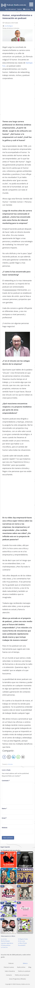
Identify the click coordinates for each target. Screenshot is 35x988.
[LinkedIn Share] (13, 757)
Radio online (21, 967)
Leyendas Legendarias (7, 943)
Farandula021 (22, 945)
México (25, 963)
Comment (6, 780)
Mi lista (27, 9)
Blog (29, 967)
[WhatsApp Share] (18, 757)
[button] (32, 3)
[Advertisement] (17, 100)
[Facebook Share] (4, 757)
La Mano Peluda (22, 943)
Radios (19, 9)
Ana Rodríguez (8, 26)
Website (4, 827)
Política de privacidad (22, 975)
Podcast (11, 963)
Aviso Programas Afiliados (17, 979)
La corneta (4, 939)
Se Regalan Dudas (23, 939)
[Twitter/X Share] (9, 757)
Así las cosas (21, 941)
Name (4, 808)
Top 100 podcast (10, 9)
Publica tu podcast (24, 971)
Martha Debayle (5, 941)
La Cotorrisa (4, 947)
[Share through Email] (23, 757)
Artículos (10, 764)
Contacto (9, 975)
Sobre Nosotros (10, 971)
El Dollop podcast (5, 945)
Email (4, 818)
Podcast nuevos (9, 967)
